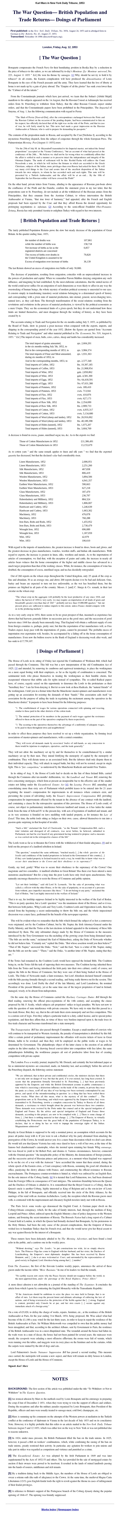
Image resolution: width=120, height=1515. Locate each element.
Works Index (48, 1509)
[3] (16, 668)
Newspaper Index (68, 1509)
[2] (49, 206)
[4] (66, 784)
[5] (103, 842)
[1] (72, 75)
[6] (51, 1177)
